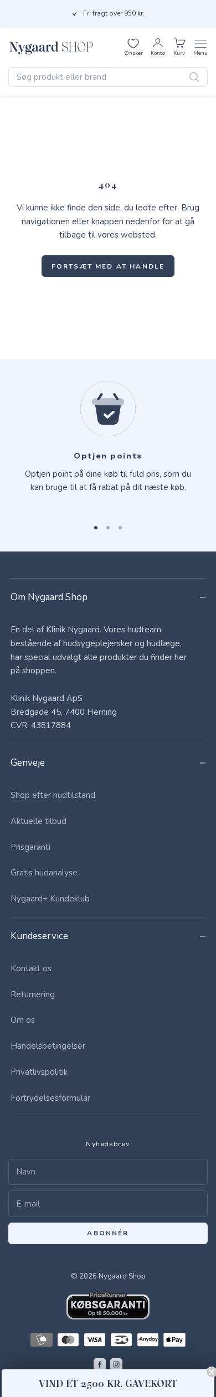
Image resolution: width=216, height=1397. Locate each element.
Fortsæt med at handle (108, 266)
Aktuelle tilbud (38, 821)
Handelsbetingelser (48, 1045)
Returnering (33, 994)
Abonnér (107, 1233)
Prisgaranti (30, 847)
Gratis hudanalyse (44, 872)
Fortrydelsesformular (50, 1098)
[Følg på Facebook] (100, 1364)
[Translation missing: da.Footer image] (108, 1305)
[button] (108, 1383)
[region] (108, 444)
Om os (23, 1019)
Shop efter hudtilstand (53, 795)
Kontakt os (31, 968)
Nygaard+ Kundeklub (50, 898)
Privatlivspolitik (39, 1072)
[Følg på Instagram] (116, 1364)
